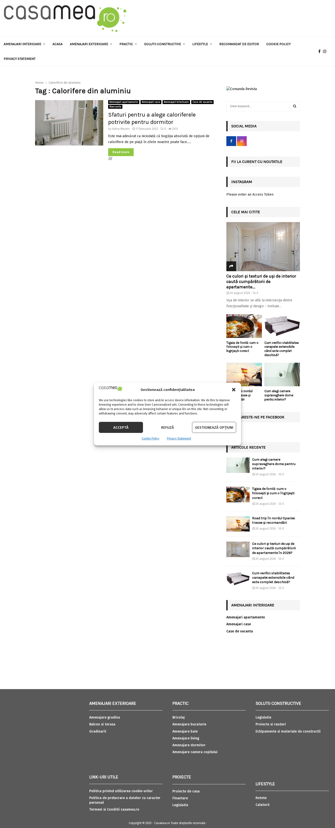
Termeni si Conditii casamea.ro (114, 809)
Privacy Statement (179, 438)
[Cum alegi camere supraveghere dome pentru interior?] (282, 375)
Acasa (57, 44)
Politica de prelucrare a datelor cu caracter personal (124, 800)
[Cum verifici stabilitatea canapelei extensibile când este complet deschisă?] (282, 326)
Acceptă (121, 427)
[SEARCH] (294, 106)
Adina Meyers (121, 129)
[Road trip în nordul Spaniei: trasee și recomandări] (244, 375)
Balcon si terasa (102, 724)
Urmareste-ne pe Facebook (257, 417)
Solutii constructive (162, 44)
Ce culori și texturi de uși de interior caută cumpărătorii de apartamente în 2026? (274, 548)
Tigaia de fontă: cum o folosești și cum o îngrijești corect (242, 347)
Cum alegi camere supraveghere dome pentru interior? (278, 395)
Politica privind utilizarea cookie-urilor (121, 791)
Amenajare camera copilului (195, 752)
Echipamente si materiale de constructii (288, 731)
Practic (126, 44)
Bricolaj (178, 717)
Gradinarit (97, 731)
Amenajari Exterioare (89, 44)
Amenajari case (151, 102)
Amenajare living (185, 738)
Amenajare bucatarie (189, 724)
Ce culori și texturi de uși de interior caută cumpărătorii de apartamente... (261, 281)
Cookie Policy (150, 438)
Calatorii (263, 805)
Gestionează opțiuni (214, 427)
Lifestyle (200, 44)
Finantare (180, 798)
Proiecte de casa (186, 791)
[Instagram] (326, 51)
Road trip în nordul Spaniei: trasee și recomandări (273, 520)
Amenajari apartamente (123, 102)
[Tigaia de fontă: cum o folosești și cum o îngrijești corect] (244, 326)
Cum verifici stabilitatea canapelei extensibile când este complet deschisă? (281, 349)
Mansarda (115, 106)
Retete (261, 798)
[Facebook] (320, 51)
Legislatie (180, 805)
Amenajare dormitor (189, 745)
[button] (233, 389)
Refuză (167, 427)
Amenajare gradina (104, 717)
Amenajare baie (185, 731)
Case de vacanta (202, 102)
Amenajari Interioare (22, 44)
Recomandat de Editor (239, 44)
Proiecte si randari (271, 724)
